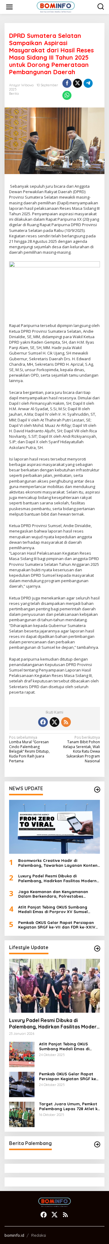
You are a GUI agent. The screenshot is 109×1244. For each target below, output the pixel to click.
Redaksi (38, 1235)
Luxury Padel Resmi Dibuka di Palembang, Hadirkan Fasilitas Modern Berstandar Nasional (57, 878)
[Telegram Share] (88, 83)
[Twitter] (54, 722)
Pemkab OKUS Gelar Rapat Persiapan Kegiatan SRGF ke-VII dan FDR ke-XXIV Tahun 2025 (56, 925)
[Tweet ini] (77, 83)
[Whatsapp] (66, 95)
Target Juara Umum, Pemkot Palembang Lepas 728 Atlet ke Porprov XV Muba (69, 1106)
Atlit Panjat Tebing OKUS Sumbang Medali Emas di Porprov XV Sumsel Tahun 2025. (53, 909)
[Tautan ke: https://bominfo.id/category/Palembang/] (97, 1144)
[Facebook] (43, 722)
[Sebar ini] (66, 83)
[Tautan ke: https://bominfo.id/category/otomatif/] (97, 948)
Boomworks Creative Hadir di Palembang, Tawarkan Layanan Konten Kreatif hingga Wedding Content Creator (57, 863)
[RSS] (66, 722)
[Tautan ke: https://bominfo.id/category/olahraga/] (97, 789)
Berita (14, 93)
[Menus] (9, 7)
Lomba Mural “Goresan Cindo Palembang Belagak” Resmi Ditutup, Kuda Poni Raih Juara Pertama (29, 749)
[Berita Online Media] (55, 6)
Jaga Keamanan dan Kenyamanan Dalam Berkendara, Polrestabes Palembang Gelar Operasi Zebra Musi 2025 (56, 894)
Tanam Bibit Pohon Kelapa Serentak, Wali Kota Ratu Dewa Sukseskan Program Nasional (81, 749)
